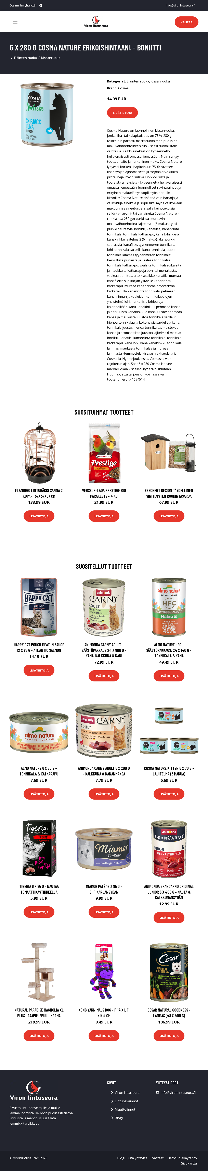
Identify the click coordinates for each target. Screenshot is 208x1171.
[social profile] (41, 5)
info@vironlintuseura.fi (180, 5)
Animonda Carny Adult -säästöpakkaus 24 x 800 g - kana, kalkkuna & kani (104, 650)
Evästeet (157, 1158)
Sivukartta (189, 1163)
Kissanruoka (50, 58)
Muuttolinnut (125, 1109)
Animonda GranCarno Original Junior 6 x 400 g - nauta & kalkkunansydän (169, 892)
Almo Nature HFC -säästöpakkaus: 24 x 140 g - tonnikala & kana (169, 650)
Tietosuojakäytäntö (182, 1158)
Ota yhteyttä (137, 1158)
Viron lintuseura (127, 1092)
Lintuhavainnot (126, 1101)
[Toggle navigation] (15, 22)
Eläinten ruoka (25, 58)
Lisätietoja (122, 113)
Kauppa (187, 22)
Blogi (119, 1118)
